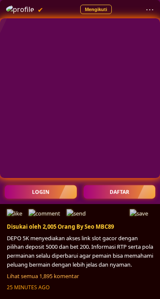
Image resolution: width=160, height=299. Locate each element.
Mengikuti (96, 9)
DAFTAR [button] (119, 192)
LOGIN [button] (40, 192)
